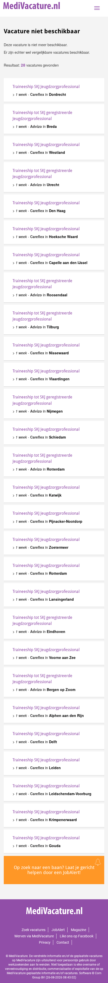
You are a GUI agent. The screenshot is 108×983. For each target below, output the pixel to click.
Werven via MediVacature (34, 936)
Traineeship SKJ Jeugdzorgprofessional (46, 86)
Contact (63, 942)
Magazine (78, 930)
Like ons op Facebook (76, 936)
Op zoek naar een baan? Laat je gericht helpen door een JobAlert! (54, 870)
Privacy (44, 942)
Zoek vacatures (33, 930)
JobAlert (58, 930)
